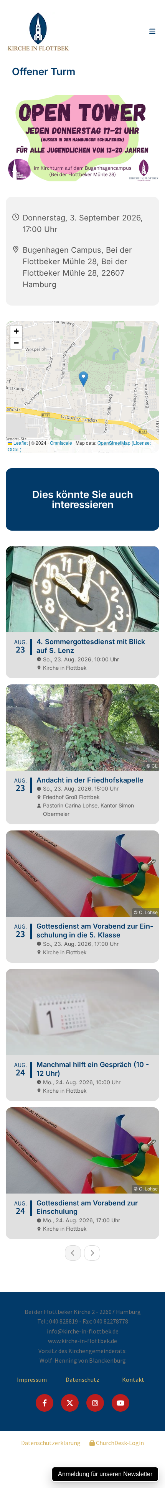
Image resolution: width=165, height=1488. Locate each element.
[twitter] (70, 1403)
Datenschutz (82, 1379)
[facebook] (44, 1403)
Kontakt (133, 1379)
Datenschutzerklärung (51, 1443)
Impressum (32, 1379)
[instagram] (95, 1403)
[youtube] (120, 1403)
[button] (138, 32)
